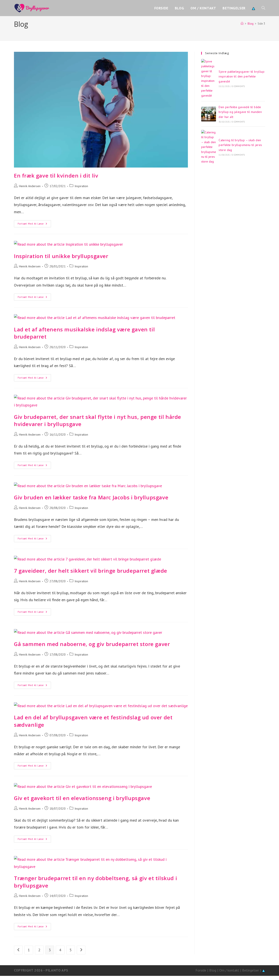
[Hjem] (242, 23)
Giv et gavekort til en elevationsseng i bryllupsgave (82, 798)
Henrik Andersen (30, 186)
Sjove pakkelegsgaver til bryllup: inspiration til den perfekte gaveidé (242, 76)
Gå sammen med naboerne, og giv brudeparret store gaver (92, 644)
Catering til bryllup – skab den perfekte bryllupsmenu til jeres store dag (240, 145)
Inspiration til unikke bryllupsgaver (61, 256)
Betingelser (250, 970)
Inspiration (81, 186)
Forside (201, 970)
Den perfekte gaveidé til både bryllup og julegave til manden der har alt (240, 112)
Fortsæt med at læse (34, 224)
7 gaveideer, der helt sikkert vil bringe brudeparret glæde (90, 570)
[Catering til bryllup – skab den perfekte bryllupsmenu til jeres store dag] (208, 147)
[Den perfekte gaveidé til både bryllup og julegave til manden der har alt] (208, 114)
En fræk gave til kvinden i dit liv (56, 175)
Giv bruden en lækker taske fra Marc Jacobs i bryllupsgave (91, 497)
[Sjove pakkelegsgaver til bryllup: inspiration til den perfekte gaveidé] (208, 78)
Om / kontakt (229, 970)
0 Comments (238, 86)
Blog (212, 970)
